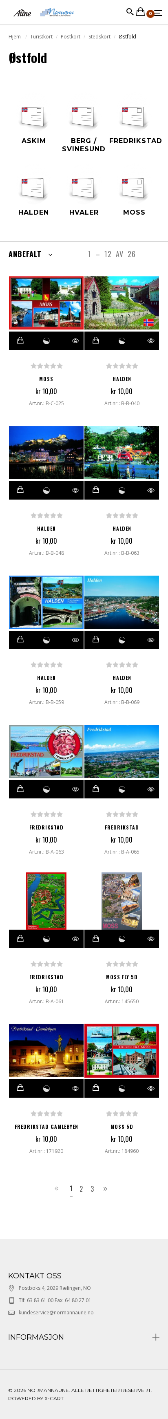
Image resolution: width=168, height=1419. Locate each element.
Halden (122, 378)
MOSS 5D (122, 1126)
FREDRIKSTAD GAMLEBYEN (46, 1126)
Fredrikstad (46, 827)
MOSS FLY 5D (122, 976)
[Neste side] (106, 1188)
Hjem (15, 36)
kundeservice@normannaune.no (56, 1312)
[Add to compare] (46, 341)
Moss (46, 378)
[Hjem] (43, 20)
